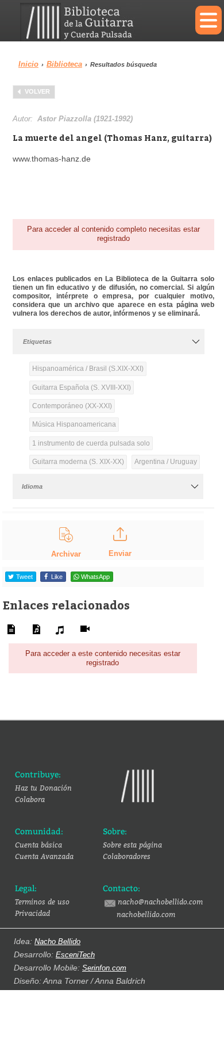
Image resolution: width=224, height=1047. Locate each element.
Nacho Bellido (57, 941)
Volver (37, 91)
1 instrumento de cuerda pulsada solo (91, 443)
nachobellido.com (146, 914)
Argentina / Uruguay (165, 462)
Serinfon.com (104, 968)
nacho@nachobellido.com (160, 901)
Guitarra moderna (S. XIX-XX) (78, 462)
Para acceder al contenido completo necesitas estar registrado (113, 234)
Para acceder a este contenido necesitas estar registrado (102, 658)
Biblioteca (64, 64)
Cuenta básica (38, 844)
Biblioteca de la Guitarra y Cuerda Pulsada (99, 22)
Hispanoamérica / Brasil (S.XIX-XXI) (88, 369)
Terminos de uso (42, 901)
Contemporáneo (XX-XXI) (72, 406)
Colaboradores (126, 856)
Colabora (30, 799)
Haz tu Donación (43, 787)
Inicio (28, 64)
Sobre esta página (132, 844)
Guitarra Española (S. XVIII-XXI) (81, 387)
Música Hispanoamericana (74, 424)
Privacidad (32, 913)
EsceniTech (75, 954)
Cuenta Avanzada (44, 856)
